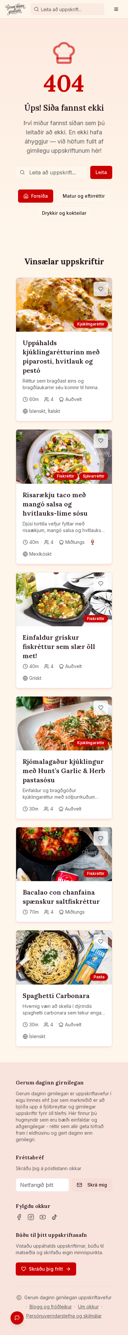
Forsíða (39, 196)
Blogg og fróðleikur (51, 1306)
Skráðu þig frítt (46, 1269)
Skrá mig (97, 1185)
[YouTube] (42, 1217)
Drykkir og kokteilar (64, 213)
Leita (101, 172)
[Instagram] (31, 1217)
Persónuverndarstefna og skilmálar (64, 1316)
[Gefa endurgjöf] (17, 1317)
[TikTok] (54, 1217)
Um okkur (88, 1306)
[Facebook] (19, 1217)
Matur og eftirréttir (84, 196)
